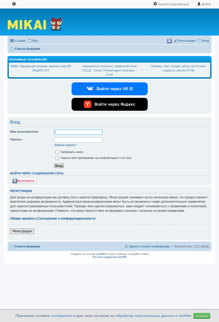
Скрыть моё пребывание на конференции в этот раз (95, 157)
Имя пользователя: (24, 131)
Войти (206, 4)
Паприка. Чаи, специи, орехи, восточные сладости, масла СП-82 (178, 68)
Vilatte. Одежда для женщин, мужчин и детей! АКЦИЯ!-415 (40, 68)
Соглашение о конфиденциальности (66, 218)
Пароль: (16, 139)
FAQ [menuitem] (35, 40)
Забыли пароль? (65, 145)
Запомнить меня (71, 152)
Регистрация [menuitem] (186, 40)
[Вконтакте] (169, 41)
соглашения (61, 315)
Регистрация (22, 231)
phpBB (100, 253)
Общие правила (22, 218)
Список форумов (27, 48)
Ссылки (20, 40)
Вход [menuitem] (205, 40)
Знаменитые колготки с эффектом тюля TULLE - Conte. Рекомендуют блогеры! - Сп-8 (109, 70)
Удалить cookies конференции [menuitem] (149, 246)
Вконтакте (25, 180)
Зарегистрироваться (173, 4)
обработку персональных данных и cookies (153, 315)
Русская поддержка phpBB (110, 256)
